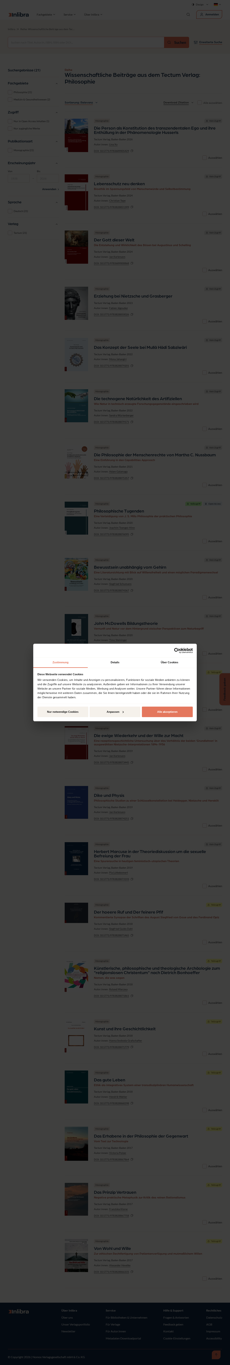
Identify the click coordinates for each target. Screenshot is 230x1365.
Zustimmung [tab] (61, 662)
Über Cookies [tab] (169, 662)
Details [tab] (115, 662)
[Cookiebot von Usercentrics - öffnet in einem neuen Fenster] (177, 650)
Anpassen (113, 711)
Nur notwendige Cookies (62, 711)
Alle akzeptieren (167, 711)
